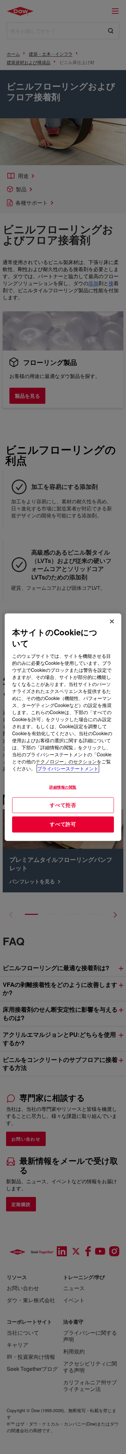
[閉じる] (111, 621)
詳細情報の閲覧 (63, 786)
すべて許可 (63, 824)
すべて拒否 (63, 805)
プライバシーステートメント (67, 768)
